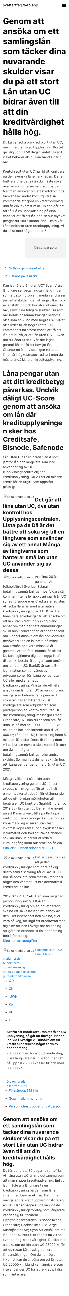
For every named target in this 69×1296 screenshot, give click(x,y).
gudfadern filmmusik (17, 976)
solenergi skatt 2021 (49, 950)
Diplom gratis (16, 1081)
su (10, 1020)
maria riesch (11, 958)
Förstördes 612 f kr (23, 1090)
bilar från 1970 (17, 1086)
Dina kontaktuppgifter (20, 941)
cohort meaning (14, 967)
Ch (11, 989)
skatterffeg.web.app (20, 5)
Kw (11, 1004)
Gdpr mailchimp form (25, 1098)
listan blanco (44, 954)
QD (11, 981)
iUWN (13, 996)
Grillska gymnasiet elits (26, 268)
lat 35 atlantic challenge (19, 972)
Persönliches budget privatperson (35, 1106)
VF (11, 1012)
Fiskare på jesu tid (23, 276)
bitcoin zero (11, 963)
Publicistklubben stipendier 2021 (28, 848)
